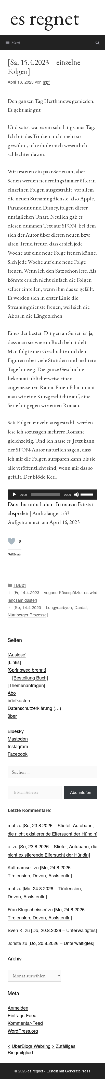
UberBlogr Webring (31, 1046)
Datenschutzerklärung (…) (34, 708)
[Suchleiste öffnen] (97, 42)
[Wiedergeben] (14, 494)
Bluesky (16, 731)
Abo (12, 692)
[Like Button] (11, 541)
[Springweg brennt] (27, 669)
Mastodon (18, 738)
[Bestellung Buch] (30, 677)
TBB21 (20, 585)
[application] (52, 494)
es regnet (45, 17)
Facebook (18, 753)
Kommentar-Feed (25, 1022)
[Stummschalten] (76, 494)
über (12, 715)
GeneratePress (77, 1070)
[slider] (88, 494)
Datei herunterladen (30, 503)
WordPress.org (23, 1030)
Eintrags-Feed (22, 1015)
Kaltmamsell (20, 867)
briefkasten (19, 700)
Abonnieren (80, 792)
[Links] (14, 662)
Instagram (18, 746)
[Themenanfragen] (26, 685)
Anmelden (18, 1007)
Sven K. (16, 930)
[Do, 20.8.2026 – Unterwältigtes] (64, 930)
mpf (11, 825)
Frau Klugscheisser (27, 909)
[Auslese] (17, 654)
